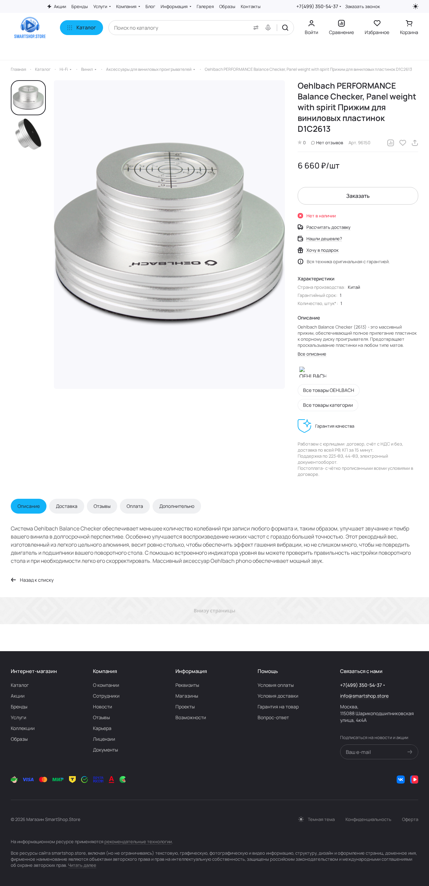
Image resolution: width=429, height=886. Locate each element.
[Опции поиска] (254, 28)
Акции (18, 696)
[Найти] (285, 28)
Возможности (190, 717)
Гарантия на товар (278, 706)
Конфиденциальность (368, 819)
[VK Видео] (414, 779)
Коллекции (23, 728)
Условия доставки (278, 696)
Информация (191, 671)
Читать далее (82, 865)
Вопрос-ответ (273, 717)
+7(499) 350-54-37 (317, 6)
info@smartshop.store (364, 696)
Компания (105, 671)
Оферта (410, 819)
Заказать (358, 196)
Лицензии (104, 739)
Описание (29, 506)
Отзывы (102, 506)
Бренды (19, 706)
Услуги (18, 717)
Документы (105, 749)
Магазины (186, 696)
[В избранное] (402, 143)
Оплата (135, 506)
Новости (102, 706)
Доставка (66, 506)
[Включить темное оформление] (415, 6)
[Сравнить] (390, 143)
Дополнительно (176, 506)
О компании (106, 685)
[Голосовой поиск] (269, 28)
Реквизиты (187, 685)
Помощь (268, 671)
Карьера (102, 728)
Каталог (20, 685)
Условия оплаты (276, 685)
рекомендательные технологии (138, 841)
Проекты (185, 706)
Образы (19, 739)
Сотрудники (106, 696)
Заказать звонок (362, 6)
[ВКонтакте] (401, 779)
